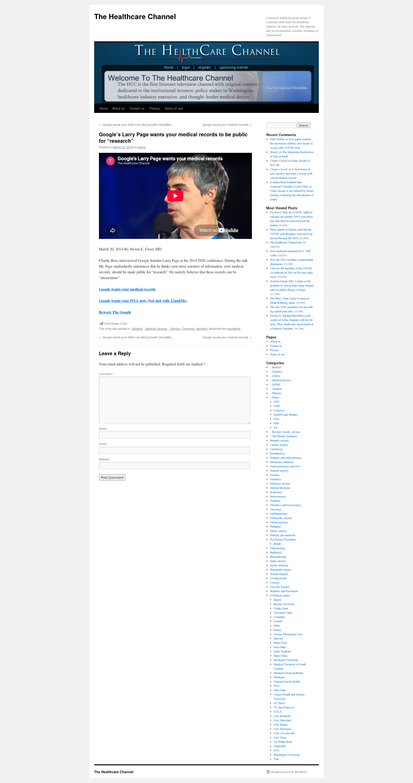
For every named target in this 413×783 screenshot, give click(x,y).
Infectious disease (280, 483)
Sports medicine (279, 565)
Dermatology (277, 453)
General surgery (279, 470)
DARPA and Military (286, 414)
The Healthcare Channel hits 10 (287, 242)
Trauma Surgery (279, 574)
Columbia (279, 617)
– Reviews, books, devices (285, 432)
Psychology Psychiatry (283, 539)
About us (118, 108)
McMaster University (286, 660)
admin (142, 147)
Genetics (201, 328)
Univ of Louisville (284, 733)
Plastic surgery (278, 531)
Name (103, 428)
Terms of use (174, 108)
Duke (277, 625)
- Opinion (174, 328)
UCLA (278, 711)
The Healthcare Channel (135, 16)
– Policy (274, 397)
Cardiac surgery (279, 445)
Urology (275, 582)
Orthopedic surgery (281, 518)
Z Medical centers (280, 595)
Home (103, 108)
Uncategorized (278, 578)
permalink (234, 328)
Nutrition (275, 500)
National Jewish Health (287, 681)
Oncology (275, 509)
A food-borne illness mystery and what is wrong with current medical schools (291, 173)
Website (104, 459)
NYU (277, 686)
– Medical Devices (280, 380)
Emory (277, 630)
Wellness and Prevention (284, 591)
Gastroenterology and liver (285, 466)
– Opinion (276, 389)
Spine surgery (278, 561)
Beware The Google (115, 312)
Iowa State (280, 647)
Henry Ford (280, 643)
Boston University (284, 604)
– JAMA (275, 376)
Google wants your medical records (227, 124)
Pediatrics (275, 526)
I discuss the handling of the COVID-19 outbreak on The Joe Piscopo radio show (291, 272)
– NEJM (275, 384)
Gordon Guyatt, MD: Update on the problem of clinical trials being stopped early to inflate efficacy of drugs (292, 285)
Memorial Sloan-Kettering (288, 673)
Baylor (277, 599)
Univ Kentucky (282, 716)
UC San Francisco (284, 707)
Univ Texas (280, 737)
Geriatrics (275, 479)
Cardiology (276, 449)
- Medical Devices (155, 328)
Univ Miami (281, 724)
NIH (276, 423)
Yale (276, 759)
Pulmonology (277, 548)
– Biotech (275, 367)
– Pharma (275, 393)
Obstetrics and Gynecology (285, 505)
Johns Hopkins (282, 651)
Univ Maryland (282, 720)
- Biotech (136, 328)
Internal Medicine (280, 488)
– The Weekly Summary (283, 436)
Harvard (278, 638)
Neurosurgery (278, 496)
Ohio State (280, 690)
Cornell (278, 621)
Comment (106, 374)
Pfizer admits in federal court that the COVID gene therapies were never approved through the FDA (291, 233)
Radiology (276, 552)
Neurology (276, 492)
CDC (277, 401)
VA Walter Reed (283, 742)
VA (276, 427)
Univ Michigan (282, 729)
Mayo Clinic (281, 655)
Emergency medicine (281, 462)
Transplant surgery (280, 569)
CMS (277, 406)
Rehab (277, 544)
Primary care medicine (282, 535)
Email (102, 444)
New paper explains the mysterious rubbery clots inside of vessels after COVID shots (291, 143)
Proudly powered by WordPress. (289, 772)
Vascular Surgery (280, 587)
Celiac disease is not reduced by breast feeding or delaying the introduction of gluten (291, 195)
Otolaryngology (279, 522)
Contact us (137, 108)
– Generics (276, 371)
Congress (188, 328)
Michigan (279, 677)
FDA (276, 419)
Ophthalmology (279, 513)
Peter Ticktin (277, 139)
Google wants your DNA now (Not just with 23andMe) (135, 124)
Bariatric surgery (279, 440)
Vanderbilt (279, 746)
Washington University (287, 754)
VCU (277, 750)
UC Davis (279, 703)
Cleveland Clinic (283, 612)
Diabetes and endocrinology (286, 457)
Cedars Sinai (281, 608)
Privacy (154, 108)
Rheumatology (278, 556)
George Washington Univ (288, 634)
